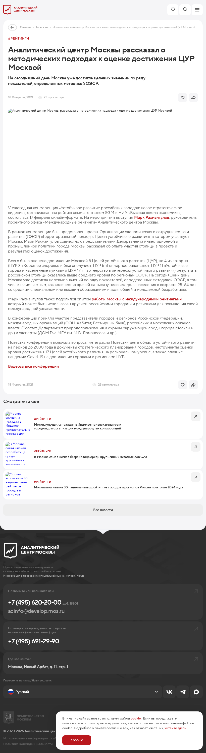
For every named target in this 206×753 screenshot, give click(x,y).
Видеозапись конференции (33, 366)
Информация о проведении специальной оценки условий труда (43, 576)
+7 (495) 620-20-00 (43, 603)
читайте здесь (175, 728)
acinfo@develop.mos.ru (36, 611)
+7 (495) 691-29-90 (33, 641)
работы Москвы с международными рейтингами (137, 299)
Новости (42, 27)
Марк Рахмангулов (151, 217)
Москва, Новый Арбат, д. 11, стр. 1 (38, 667)
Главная (25, 27)
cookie (136, 718)
